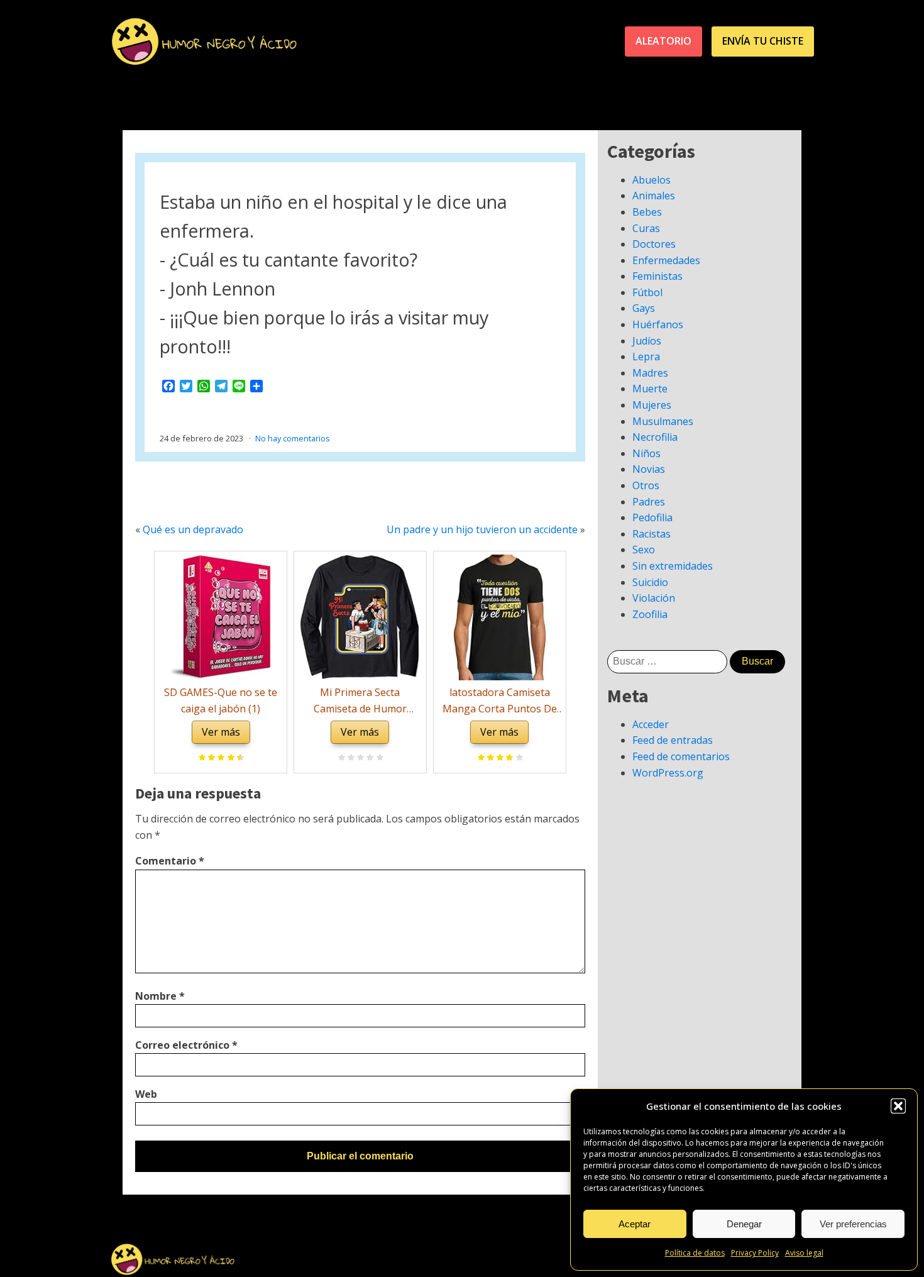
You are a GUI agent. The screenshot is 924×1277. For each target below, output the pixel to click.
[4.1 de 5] (517, 758)
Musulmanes (662, 421)
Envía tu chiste (762, 41)
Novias (648, 469)
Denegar (744, 1224)
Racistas (651, 534)
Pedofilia (652, 517)
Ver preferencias (853, 1224)
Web (146, 1094)
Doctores (654, 244)
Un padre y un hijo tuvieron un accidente (482, 529)
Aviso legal (804, 1252)
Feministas (657, 276)
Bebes (647, 212)
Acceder (650, 724)
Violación (653, 598)
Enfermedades (666, 260)
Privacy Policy (755, 1252)
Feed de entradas (672, 740)
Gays (643, 308)
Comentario (169, 861)
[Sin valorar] (378, 758)
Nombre (160, 996)
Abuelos (651, 180)
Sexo (643, 549)
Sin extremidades (672, 566)
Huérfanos (657, 324)
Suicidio (650, 582)
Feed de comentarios (681, 756)
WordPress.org (667, 773)
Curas (646, 228)
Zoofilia (650, 614)
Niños (646, 453)
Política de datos (695, 1252)
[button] (898, 1106)
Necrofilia (655, 437)
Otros (645, 485)
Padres (648, 502)
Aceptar (635, 1224)
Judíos (646, 341)
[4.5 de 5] (238, 758)
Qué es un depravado (193, 529)
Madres (650, 373)
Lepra (646, 356)
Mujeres (651, 405)
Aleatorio (663, 41)
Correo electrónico (186, 1045)
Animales (653, 195)
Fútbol (647, 292)
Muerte (650, 388)
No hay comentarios (292, 438)
